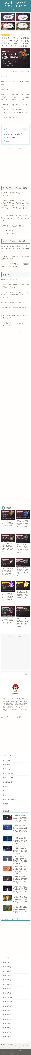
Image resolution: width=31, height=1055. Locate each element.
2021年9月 (8, 1010)
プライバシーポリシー (11, 1050)
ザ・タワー (8, 795)
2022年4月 (8, 980)
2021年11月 (8, 1001)
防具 (6, 786)
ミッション (8, 769)
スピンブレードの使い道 (13, 137)
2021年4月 (8, 1032)
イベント (8, 790)
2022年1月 (8, 993)
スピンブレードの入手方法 (14, 134)
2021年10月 (8, 1006)
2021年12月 (8, 997)
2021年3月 (8, 1036)
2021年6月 (8, 1023)
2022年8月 (8, 962)
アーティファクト (5, 34)
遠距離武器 (8, 782)
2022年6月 (8, 971)
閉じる (25, 129)
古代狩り (8, 760)
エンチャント (9, 773)
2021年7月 (8, 1019)
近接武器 (8, 764)
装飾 (6, 804)
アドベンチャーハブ (11, 799)
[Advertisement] (15, 166)
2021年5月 (8, 1028)
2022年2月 (8, 988)
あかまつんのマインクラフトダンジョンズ (15, 6)
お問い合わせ (22, 1050)
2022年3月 (8, 984)
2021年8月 (8, 1015)
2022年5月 (8, 975)
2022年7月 (8, 967)
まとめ (8, 141)
